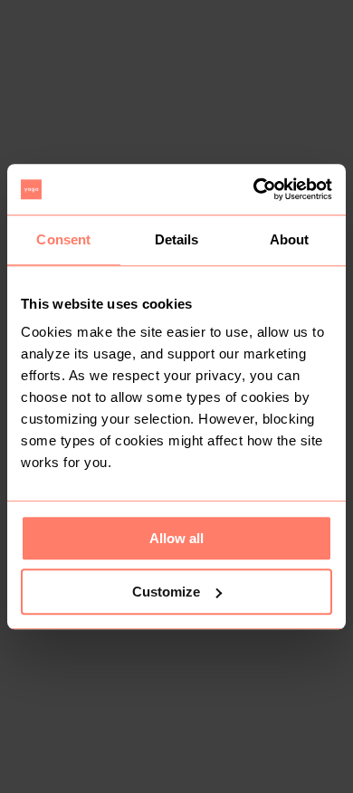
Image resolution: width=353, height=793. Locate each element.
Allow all (176, 538)
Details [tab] (177, 239)
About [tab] (290, 239)
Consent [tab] (63, 239)
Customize (166, 591)
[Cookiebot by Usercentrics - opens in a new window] (254, 189)
